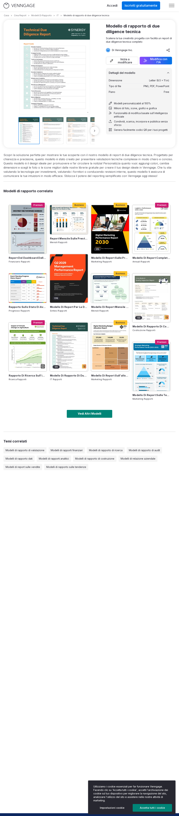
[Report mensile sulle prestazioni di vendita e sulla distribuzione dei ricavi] (69, 219)
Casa (6, 15)
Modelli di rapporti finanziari (67, 450)
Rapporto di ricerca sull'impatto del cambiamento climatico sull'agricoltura (27, 375)
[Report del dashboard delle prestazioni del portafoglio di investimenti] (27, 229)
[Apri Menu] (172, 5)
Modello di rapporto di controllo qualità (151, 326)
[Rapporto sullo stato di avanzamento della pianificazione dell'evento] (27, 288)
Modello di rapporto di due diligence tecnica (69, 375)
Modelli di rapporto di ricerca (106, 450)
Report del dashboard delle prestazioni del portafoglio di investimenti (27, 257)
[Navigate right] (94, 130)
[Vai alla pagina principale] (19, 6)
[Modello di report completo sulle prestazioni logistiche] (151, 229)
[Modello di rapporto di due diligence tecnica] (69, 347)
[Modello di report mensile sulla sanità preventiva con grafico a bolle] (110, 288)
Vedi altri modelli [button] (89, 413)
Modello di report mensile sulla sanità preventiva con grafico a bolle (110, 306)
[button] (122, 60)
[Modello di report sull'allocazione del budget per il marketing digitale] (110, 347)
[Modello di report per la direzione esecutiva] (69, 278)
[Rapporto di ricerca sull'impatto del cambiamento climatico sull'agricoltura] (27, 347)
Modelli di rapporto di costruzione (94, 458)
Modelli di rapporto (41, 15)
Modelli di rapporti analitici (54, 458)
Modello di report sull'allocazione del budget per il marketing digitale (110, 375)
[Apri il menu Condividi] (168, 50)
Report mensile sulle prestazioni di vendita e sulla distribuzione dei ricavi (69, 238)
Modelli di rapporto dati (19, 458)
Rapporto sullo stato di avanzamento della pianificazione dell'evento (27, 306)
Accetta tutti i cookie (152, 807)
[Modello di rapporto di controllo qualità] (151, 298)
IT (58, 15)
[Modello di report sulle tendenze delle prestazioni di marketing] (151, 366)
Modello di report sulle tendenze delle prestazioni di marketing (151, 395)
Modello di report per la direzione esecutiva (69, 306)
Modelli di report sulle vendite (23, 466)
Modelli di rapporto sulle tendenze (66, 466)
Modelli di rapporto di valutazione (25, 450)
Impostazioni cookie (112, 807)
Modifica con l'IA (158, 60)
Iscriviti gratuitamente (141, 5)
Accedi (112, 5)
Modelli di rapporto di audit (144, 450)
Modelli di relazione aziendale (138, 458)
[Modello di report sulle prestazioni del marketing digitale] (110, 229)
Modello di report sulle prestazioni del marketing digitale (110, 257)
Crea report (20, 15)
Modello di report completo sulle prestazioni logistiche (151, 257)
